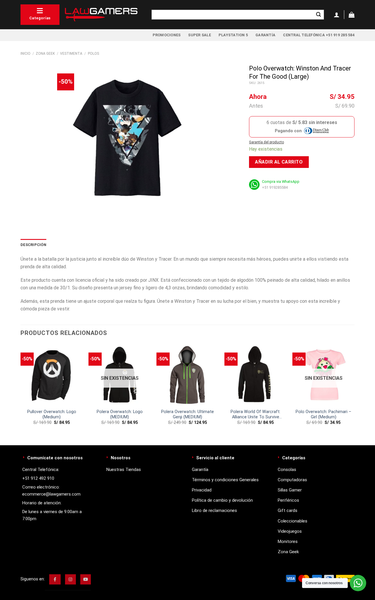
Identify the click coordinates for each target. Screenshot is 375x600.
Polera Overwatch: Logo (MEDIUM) (120, 414)
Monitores (288, 541)
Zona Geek (45, 53)
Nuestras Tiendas (123, 469)
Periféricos (288, 500)
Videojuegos (290, 531)
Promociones (167, 35)
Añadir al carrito (279, 162)
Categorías (40, 18)
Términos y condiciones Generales (225, 479)
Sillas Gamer (290, 490)
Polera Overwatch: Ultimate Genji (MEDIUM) (187, 414)
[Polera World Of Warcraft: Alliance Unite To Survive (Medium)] (255, 375)
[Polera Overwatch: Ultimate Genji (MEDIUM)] (187, 375)
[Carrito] (351, 14)
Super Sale (199, 35)
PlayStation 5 (233, 35)
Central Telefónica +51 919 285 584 (318, 35)
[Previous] (20, 389)
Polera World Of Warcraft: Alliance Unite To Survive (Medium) (255, 414)
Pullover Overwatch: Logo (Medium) (51, 414)
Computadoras (292, 479)
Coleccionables (292, 521)
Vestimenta (71, 53)
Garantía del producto (266, 142)
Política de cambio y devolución (222, 500)
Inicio (25, 53)
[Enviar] (318, 15)
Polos (93, 53)
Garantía (265, 35)
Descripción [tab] (33, 245)
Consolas (287, 469)
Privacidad (202, 490)
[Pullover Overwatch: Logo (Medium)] (52, 375)
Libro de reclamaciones (214, 510)
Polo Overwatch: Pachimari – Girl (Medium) (323, 414)
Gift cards (287, 510)
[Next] (354, 389)
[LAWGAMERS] (101, 14)
